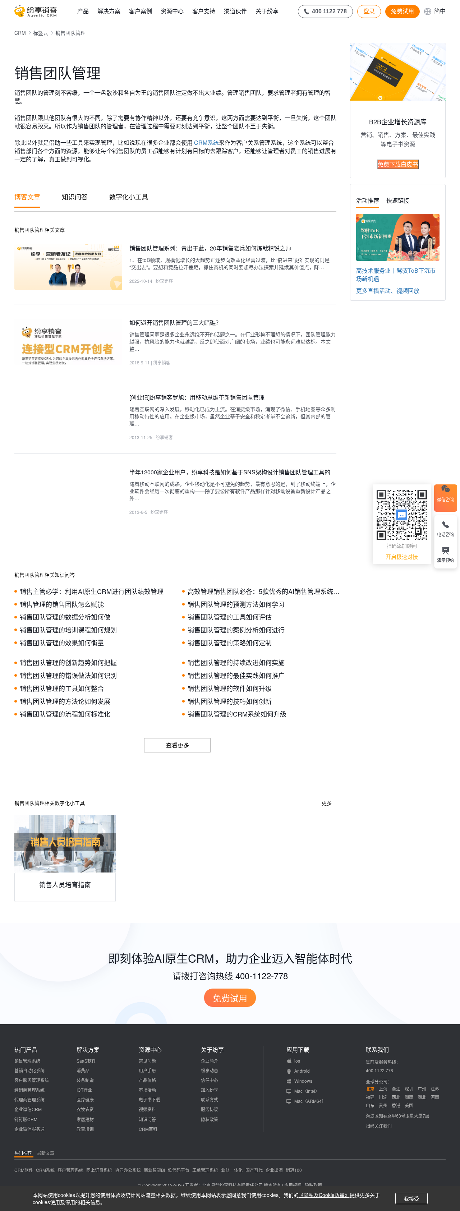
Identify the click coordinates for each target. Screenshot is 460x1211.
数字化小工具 (128, 196)
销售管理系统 (27, 1061)
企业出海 (274, 1170)
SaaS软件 (86, 1061)
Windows (303, 1081)
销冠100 (294, 1170)
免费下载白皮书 (398, 164)
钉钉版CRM (25, 1119)
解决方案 (108, 11)
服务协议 (209, 1109)
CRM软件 (23, 1170)
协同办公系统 (128, 1170)
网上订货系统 (99, 1170)
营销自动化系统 (29, 1070)
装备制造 (85, 1080)
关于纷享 (267, 11)
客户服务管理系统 (31, 1080)
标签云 (40, 32)
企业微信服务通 (29, 1129)
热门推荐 (23, 1153)
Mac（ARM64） (310, 1101)
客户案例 (140, 11)
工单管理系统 (205, 1170)
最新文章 (45, 1153)
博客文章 (27, 196)
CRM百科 (148, 1129)
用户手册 (147, 1070)
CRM (20, 32)
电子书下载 (149, 1099)
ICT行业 (84, 1090)
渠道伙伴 (235, 11)
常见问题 (147, 1061)
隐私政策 (209, 1119)
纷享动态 (209, 1070)
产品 (83, 11)
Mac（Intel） (306, 1091)
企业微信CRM (28, 1109)
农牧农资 (85, 1109)
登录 (369, 11)
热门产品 (25, 1050)
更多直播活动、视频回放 (387, 290)
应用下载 (297, 1050)
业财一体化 (232, 1170)
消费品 (83, 1070)
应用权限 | (294, 1185)
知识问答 (75, 196)
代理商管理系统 (29, 1099)
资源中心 (172, 11)
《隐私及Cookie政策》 (324, 1194)
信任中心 (209, 1080)
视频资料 (147, 1109)
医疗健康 (85, 1099)
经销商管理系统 (29, 1090)
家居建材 (85, 1119)
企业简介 (209, 1061)
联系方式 (209, 1099)
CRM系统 (206, 142)
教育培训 (85, 1129)
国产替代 (254, 1170)
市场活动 (147, 1090)
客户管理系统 (70, 1170)
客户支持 (203, 11)
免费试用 (402, 11)
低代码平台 (178, 1170)
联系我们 (377, 1050)
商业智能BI (154, 1170)
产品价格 (147, 1080)
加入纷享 (209, 1090)
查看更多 (177, 745)
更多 (327, 802)
